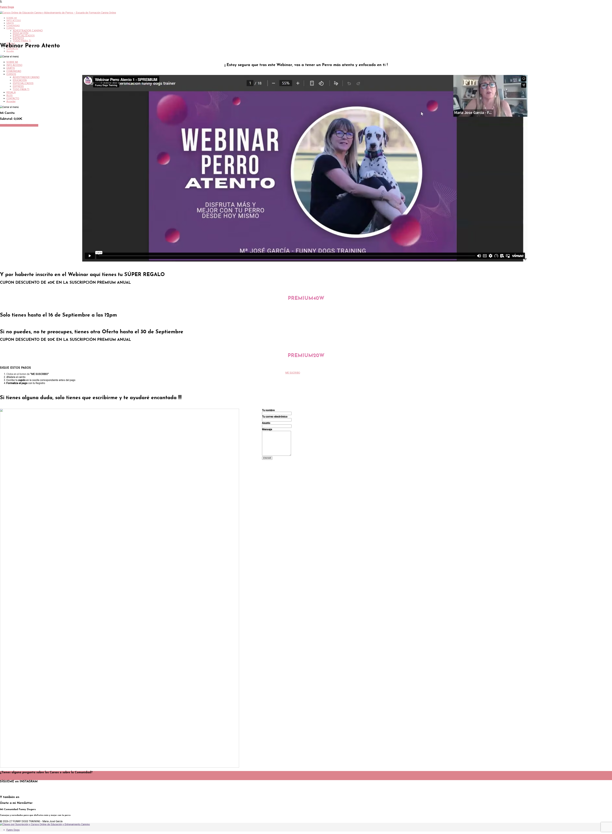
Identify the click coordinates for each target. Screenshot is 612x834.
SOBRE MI (11, 18)
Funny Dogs (13, 829)
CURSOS (10, 28)
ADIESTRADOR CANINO (28, 31)
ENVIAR (267, 458)
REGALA (11, 92)
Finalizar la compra (27, 125)
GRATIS (10, 23)
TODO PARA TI (22, 41)
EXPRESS (18, 38)
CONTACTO (12, 98)
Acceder (10, 51)
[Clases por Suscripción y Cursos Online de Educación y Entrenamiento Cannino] (45, 824)
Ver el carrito (8, 125)
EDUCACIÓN (20, 33)
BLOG (9, 95)
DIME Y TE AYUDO (11, 779)
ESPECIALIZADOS (24, 36)
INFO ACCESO (13, 21)
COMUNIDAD (13, 26)
